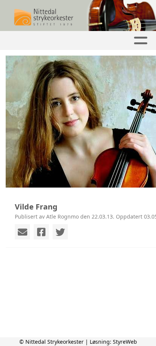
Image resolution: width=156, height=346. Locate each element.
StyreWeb (125, 341)
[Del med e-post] (22, 231)
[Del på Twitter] (60, 231)
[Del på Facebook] (41, 231)
